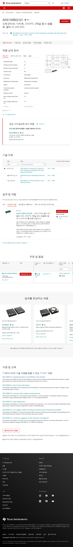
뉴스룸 (4, 469)
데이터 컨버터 (10, 12)
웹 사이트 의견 (52, 534)
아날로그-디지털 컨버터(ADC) (24, 12)
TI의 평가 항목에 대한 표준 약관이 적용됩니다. (15, 243)
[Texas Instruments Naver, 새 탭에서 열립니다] (53, 496)
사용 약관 (58, 435)
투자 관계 (5, 478)
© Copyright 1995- (8, 537)
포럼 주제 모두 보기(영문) (11, 430)
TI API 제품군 (6, 495)
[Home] (11, 3)
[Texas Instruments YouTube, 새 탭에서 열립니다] (53, 502)
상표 (44, 534)
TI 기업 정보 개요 (7, 462)
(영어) (21, 35)
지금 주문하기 (65, 21)
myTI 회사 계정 (6, 498)
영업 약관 (31, 534)
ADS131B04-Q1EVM (24, 213)
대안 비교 (41, 124)
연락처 (41, 462)
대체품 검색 (42, 469)
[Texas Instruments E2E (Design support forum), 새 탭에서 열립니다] (46, 502)
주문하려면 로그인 (62, 211)
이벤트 (4, 475)
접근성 (4, 534)
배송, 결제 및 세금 (7, 502)
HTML (30, 35)
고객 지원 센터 (43, 472)
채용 (3, 466)
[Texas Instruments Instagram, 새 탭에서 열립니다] (40, 496)
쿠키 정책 (11, 534)
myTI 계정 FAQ (43, 482)
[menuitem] (63, 8)
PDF (26, 35)
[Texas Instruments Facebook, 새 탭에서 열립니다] (46, 496)
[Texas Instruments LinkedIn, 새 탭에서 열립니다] (40, 502)
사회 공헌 (5, 485)
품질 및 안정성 (43, 478)
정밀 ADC (36, 12)
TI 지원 (33, 439)
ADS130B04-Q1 (14, 133)
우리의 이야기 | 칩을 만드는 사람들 (12, 472)
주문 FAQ (5, 505)
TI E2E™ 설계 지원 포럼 (45, 466)
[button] (4, 8)
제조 (3, 482)
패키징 (41, 475)
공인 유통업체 (6, 508)
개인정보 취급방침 (21, 534)
